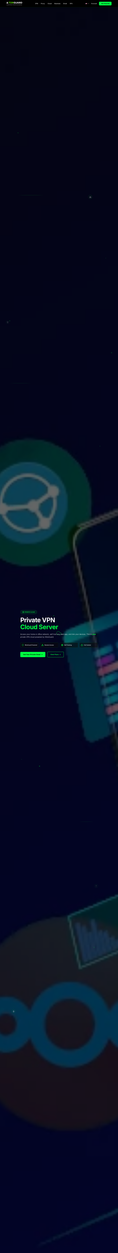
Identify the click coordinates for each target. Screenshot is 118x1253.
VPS (71, 3)
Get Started (105, 3)
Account (94, 3)
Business (57, 3)
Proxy (43, 3)
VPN (36, 3)
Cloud (50, 3)
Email (65, 3)
